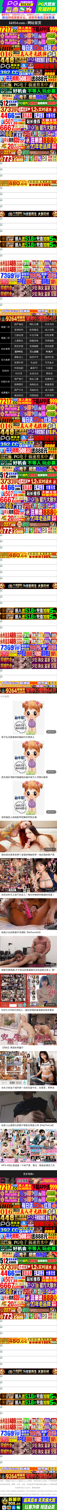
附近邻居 (18, 346)
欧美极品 (34, 330)
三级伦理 (18, 335)
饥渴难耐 (34, 346)
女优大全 (34, 373)
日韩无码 (49, 395)
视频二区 (5, 338)
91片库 (18, 373)
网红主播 (34, 324)
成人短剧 (49, 390)
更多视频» (28, 1174)
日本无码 (49, 324)
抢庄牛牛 (34, 357)
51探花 (49, 368)
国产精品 (18, 324)
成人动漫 (49, 330)
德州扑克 (49, 357)
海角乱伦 (34, 384)
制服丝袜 (34, 341)
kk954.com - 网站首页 (25, 23)
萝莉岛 (49, 373)
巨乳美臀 (49, 335)
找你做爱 (49, 346)
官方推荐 (5, 360)
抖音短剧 (18, 368)
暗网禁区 (18, 384)
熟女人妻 (34, 379)
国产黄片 (18, 379)
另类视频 (49, 341)
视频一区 (5, 327)
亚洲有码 (18, 330)
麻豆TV (34, 368)
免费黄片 (49, 379)
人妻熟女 (18, 341)
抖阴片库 (5, 382)
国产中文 (18, 390)
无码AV (5, 371)
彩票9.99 (18, 362)
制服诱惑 (49, 384)
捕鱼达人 (18, 357)
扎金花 (34, 362)
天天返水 (49, 362)
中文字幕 (34, 335)
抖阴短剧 (34, 395)
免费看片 (5, 392)
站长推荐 (5, 349)
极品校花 (18, 395)
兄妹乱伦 (34, 390)
